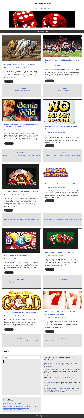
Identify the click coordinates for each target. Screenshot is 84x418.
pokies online (23, 340)
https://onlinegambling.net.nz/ (51, 376)
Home (37, 31)
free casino (50, 155)
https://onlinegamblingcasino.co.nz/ (53, 363)
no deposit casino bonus (66, 155)
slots (33, 282)
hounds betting (26, 90)
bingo (13, 282)
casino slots (50, 219)
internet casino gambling (25, 219)
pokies (38, 155)
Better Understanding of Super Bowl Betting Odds (15, 404)
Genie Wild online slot (11, 155)
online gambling (32, 155)
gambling (16, 219)
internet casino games (58, 219)
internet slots (52, 340)
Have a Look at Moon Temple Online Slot (60, 184)
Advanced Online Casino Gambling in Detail (21, 191)
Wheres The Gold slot (32, 340)
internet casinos (66, 282)
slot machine (21, 157)
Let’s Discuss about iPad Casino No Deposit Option (16, 408)
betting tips (19, 90)
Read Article (9, 81)
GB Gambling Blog (42, 3)
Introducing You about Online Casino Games (62, 252)
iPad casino (57, 155)
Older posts (7, 351)
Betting (42, 31)
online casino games (22, 155)
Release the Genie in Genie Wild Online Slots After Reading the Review (20, 406)
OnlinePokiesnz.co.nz (49, 382)
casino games (10, 219)
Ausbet (46, 369)
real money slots (75, 340)
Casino (46, 31)
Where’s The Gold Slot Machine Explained (20, 312)
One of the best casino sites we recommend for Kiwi (57, 388)
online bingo (18, 282)
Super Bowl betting (64, 90)
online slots (24, 282)
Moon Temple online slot (71, 219)
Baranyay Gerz (24, 67)
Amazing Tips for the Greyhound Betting (19, 64)
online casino (76, 155)
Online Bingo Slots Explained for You (18, 255)
